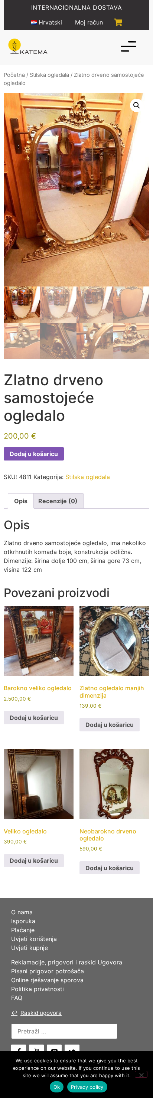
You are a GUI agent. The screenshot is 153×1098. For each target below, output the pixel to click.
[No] (141, 1074)
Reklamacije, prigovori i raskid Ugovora (66, 962)
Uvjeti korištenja (34, 939)
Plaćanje (23, 930)
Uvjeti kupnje (29, 947)
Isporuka (23, 921)
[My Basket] (118, 22)
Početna (14, 75)
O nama (22, 912)
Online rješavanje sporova (47, 980)
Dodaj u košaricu (34, 454)
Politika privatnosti (37, 989)
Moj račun (89, 22)
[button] (136, 105)
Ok (56, 1087)
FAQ (16, 998)
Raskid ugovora (36, 1012)
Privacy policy (87, 1087)
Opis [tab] (20, 501)
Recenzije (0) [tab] (58, 501)
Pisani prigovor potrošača (47, 971)
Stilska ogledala (49, 75)
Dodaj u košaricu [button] (34, 717)
